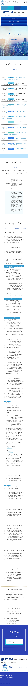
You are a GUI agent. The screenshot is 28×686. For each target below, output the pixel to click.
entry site (7, 8)
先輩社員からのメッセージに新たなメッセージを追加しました (14, 133)
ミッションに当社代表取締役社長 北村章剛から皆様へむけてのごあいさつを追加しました (14, 106)
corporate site (20, 8)
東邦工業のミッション (14, 18)
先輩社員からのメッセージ (14, 21)
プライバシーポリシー (4, 680)
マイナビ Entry (14, 633)
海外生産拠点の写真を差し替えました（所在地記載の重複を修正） (14, 144)
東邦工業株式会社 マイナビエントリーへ (14, 641)
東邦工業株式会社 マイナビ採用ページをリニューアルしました (14, 78)
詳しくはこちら (14, 467)
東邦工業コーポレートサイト (6, 675)
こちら (19, 293)
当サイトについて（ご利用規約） (7, 677)
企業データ (14, 24)
